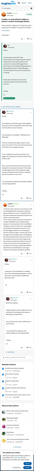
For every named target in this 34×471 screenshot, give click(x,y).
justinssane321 (19, 434)
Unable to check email (12, 381)
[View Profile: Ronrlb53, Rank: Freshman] (3, 14)
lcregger (15, 391)
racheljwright (19, 442)
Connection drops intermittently (15, 388)
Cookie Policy (17, 457)
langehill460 (16, 397)
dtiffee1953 (18, 413)
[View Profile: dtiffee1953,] (4, 412)
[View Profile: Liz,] (5, 46)
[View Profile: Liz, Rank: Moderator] (4, 112)
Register (23, 3)
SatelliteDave (16, 371)
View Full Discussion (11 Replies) (11, 107)
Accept (28, 463)
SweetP (15, 384)
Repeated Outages (12, 418)
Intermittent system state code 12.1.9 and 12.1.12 (18, 395)
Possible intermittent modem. (14, 368)
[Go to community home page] (8, 3)
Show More (6, 30)
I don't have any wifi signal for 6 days (17, 439)
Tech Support (7, 8)
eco (16, 420)
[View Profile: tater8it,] (4, 426)
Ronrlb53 (9, 13)
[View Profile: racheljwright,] (4, 440)
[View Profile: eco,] (4, 419)
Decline (27, 467)
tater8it (17, 427)
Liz (8, 45)
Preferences (16, 467)
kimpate (15, 377)
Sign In (30, 3)
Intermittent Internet (12, 374)
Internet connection (12, 425)
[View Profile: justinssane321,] (4, 433)
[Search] (19, 3)
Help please (10, 432)
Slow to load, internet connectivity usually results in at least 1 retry (17, 411)
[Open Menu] (31, 8)
